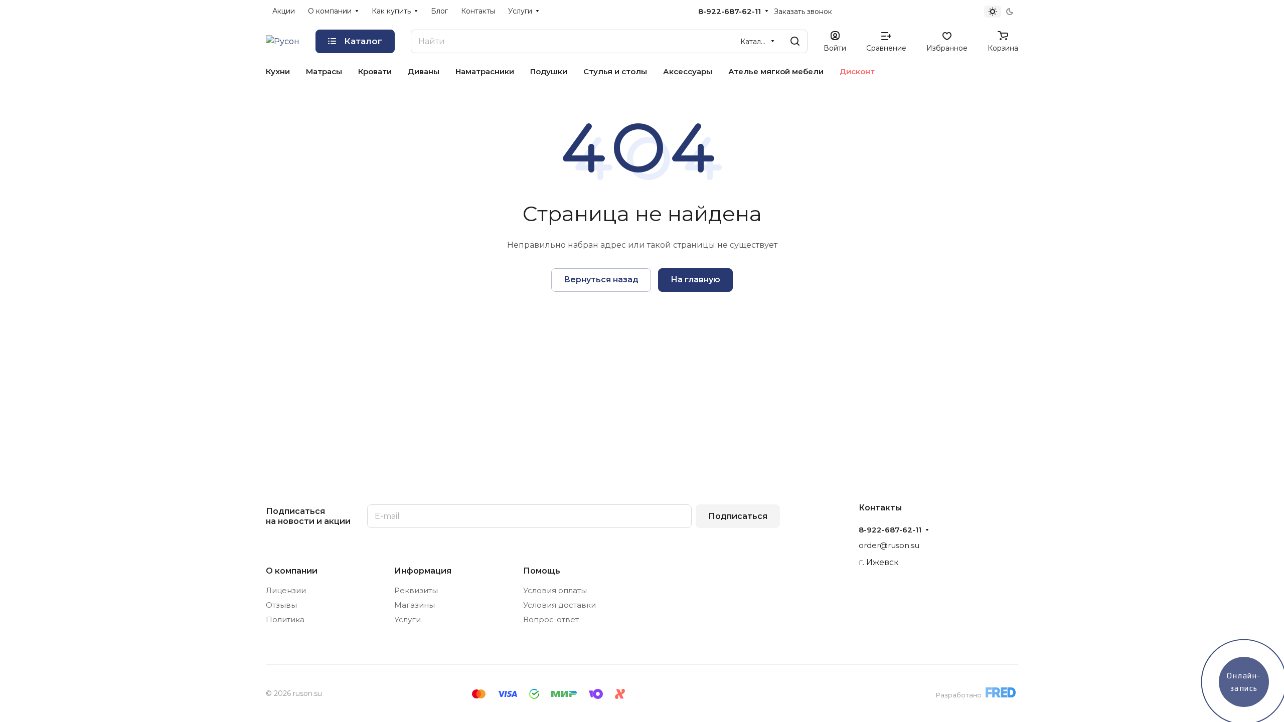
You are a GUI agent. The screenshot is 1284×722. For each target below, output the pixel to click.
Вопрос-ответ (551, 619)
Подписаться (737, 516)
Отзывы (281, 605)
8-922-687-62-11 (729, 11)
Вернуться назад (601, 279)
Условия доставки (559, 605)
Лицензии (286, 590)
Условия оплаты (555, 590)
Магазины (414, 605)
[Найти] (795, 41)
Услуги (407, 619)
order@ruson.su (889, 545)
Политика (285, 619)
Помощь (541, 571)
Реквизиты (416, 590)
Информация (422, 571)
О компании (291, 571)
